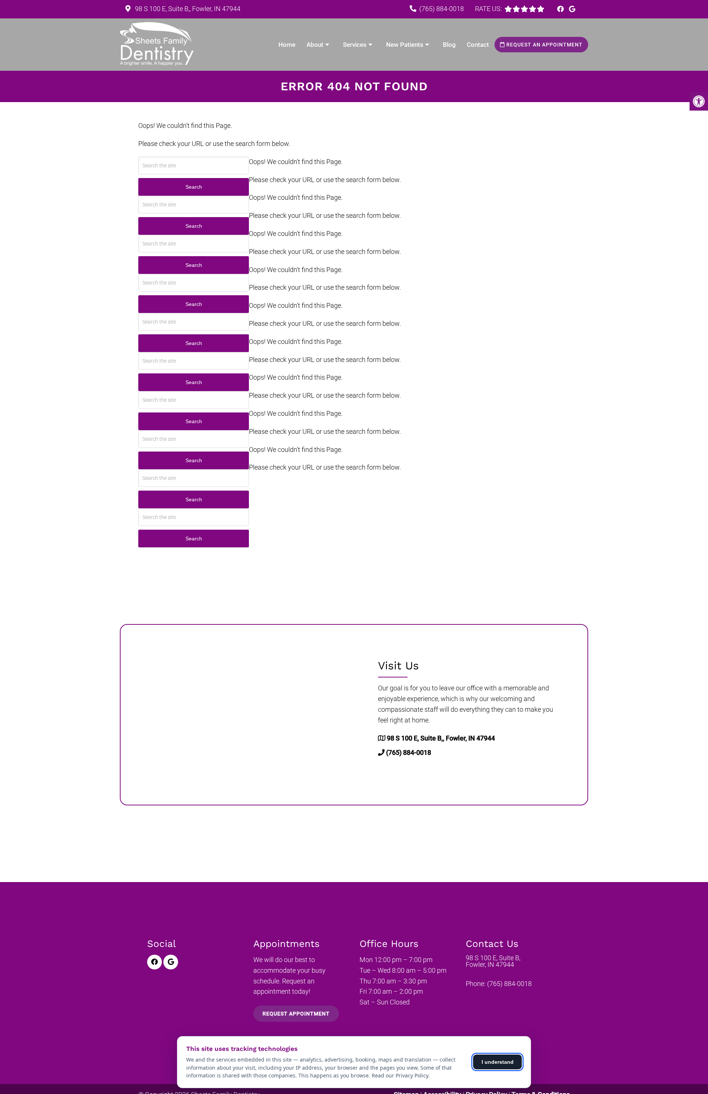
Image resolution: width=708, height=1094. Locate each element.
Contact (478, 44)
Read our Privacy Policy (400, 1075)
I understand (498, 1062)
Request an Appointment (544, 45)
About (314, 44)
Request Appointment (296, 1014)
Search (193, 187)
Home (286, 44)
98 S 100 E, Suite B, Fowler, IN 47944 (493, 961)
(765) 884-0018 (441, 9)
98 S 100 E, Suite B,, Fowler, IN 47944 (186, 9)
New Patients (404, 44)
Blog (449, 44)
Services (355, 44)
